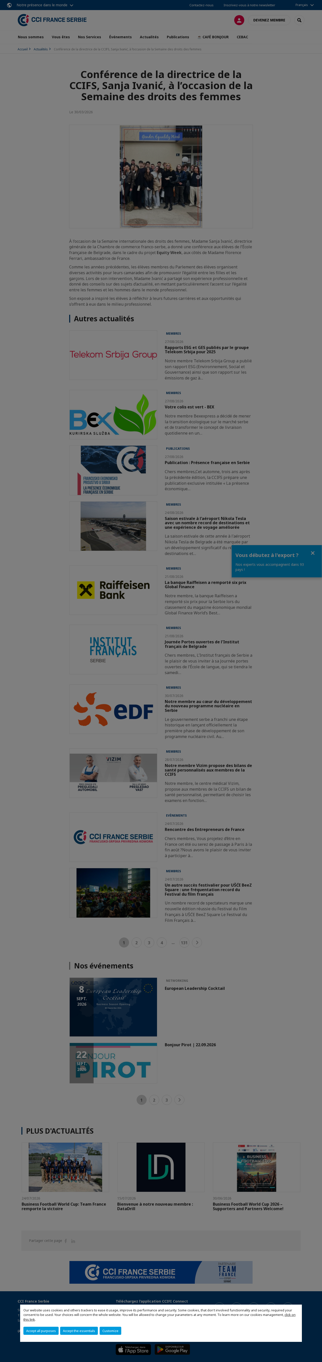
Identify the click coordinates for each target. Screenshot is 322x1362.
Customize (110, 1331)
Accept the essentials (79, 1331)
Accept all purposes (41, 1331)
